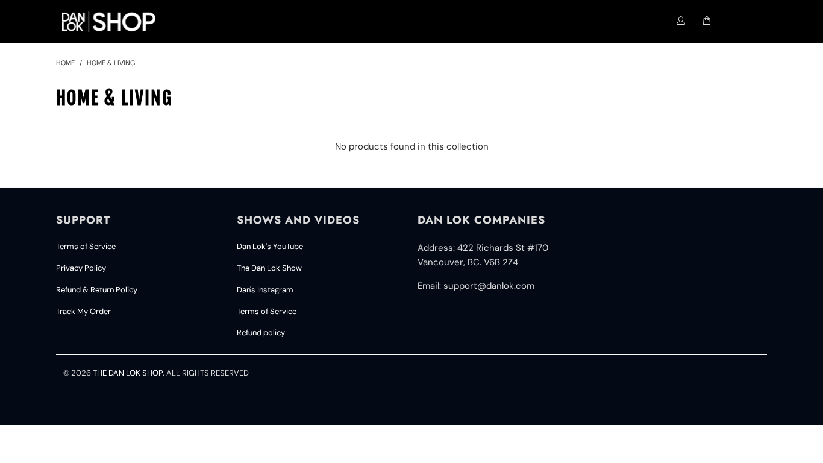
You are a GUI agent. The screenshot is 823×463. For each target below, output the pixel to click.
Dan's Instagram (265, 290)
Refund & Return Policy (96, 290)
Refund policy (261, 332)
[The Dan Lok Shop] (114, 21)
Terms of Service (86, 246)
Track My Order (83, 311)
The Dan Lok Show (269, 268)
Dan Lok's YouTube (270, 246)
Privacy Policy (81, 268)
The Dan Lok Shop (128, 373)
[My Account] (681, 21)
